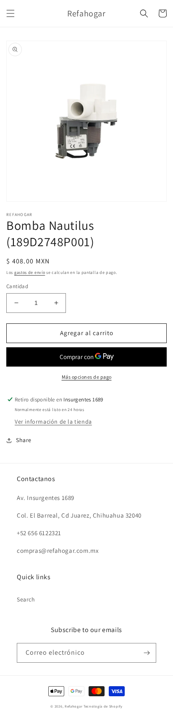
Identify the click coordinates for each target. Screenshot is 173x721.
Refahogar (73, 706)
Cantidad (17, 286)
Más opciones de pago (87, 377)
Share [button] (23, 440)
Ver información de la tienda (53, 421)
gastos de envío (29, 272)
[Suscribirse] (146, 653)
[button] (10, 13)
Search (26, 599)
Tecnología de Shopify (103, 706)
